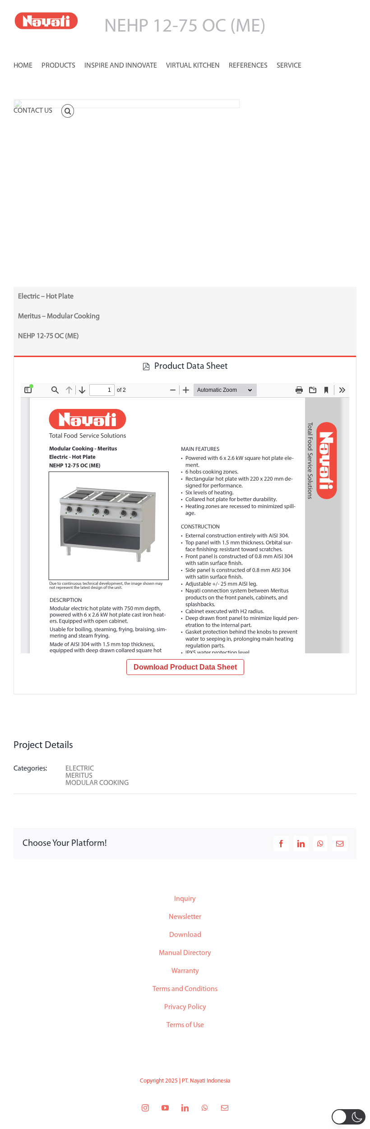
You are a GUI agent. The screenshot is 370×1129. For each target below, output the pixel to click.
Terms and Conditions (185, 989)
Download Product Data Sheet (185, 667)
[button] (67, 110)
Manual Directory (185, 953)
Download (185, 935)
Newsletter (185, 917)
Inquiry (185, 899)
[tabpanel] (185, 535)
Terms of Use (185, 1025)
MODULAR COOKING (97, 783)
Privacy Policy (185, 1007)
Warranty (185, 971)
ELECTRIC (79, 768)
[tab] (185, 366)
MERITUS (78, 776)
